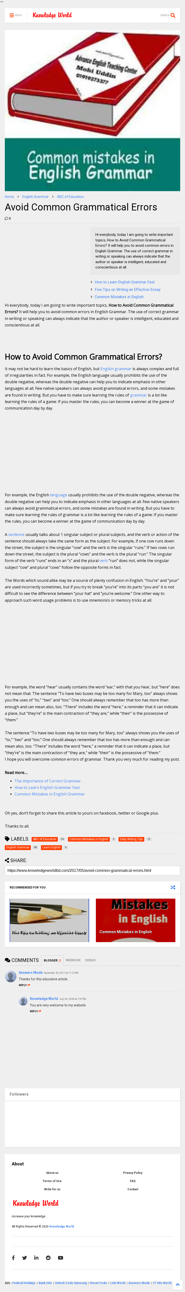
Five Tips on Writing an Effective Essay (128, 289)
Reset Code (98, 1283)
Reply (23, 985)
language (58, 495)
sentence (16, 534)
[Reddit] (48, 1258)
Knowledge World (44, 999)
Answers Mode (31, 972)
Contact (132, 1189)
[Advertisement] (41, 257)
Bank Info (45, 1283)
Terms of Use (52, 1181)
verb (103, 560)
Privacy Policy (132, 1173)
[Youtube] (60, 1258)
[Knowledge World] (52, 17)
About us (52, 1173)
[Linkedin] (36, 1258)
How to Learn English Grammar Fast (125, 282)
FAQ (133, 1181)
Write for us (52, 1189)
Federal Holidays (24, 1283)
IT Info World (162, 1283)
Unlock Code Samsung (71, 1283)
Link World (118, 1283)
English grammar (116, 368)
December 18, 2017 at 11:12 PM (61, 973)
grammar (138, 395)
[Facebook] (13, 1258)
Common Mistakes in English (119, 297)
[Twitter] (24, 1258)
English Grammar (35, 197)
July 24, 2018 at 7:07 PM (72, 999)
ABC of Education (70, 197)
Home (9, 197)
